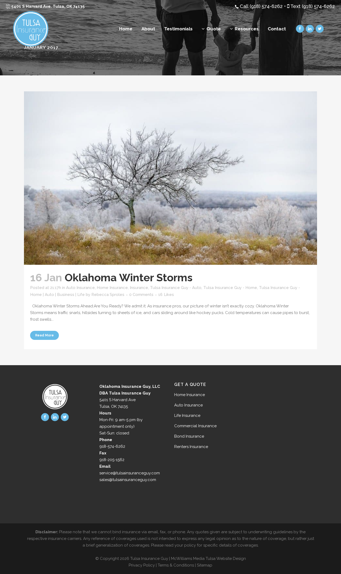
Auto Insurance (80, 287)
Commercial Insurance (195, 426)
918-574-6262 (112, 446)
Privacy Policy (142, 565)
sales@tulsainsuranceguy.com (127, 479)
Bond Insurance (189, 436)
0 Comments (141, 294)
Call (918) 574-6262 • (263, 6)
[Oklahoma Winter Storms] (170, 178)
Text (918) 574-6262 (312, 6)
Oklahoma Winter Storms (129, 277)
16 (166, 294)
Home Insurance (112, 287)
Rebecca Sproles (107, 294)
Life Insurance (187, 415)
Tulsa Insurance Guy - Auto (175, 287)
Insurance (139, 287)
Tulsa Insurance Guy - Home (230, 287)
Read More (44, 335)
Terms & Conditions (176, 565)
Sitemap (204, 565)
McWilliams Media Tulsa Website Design (208, 558)
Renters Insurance (191, 446)
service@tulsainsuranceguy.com (129, 473)
